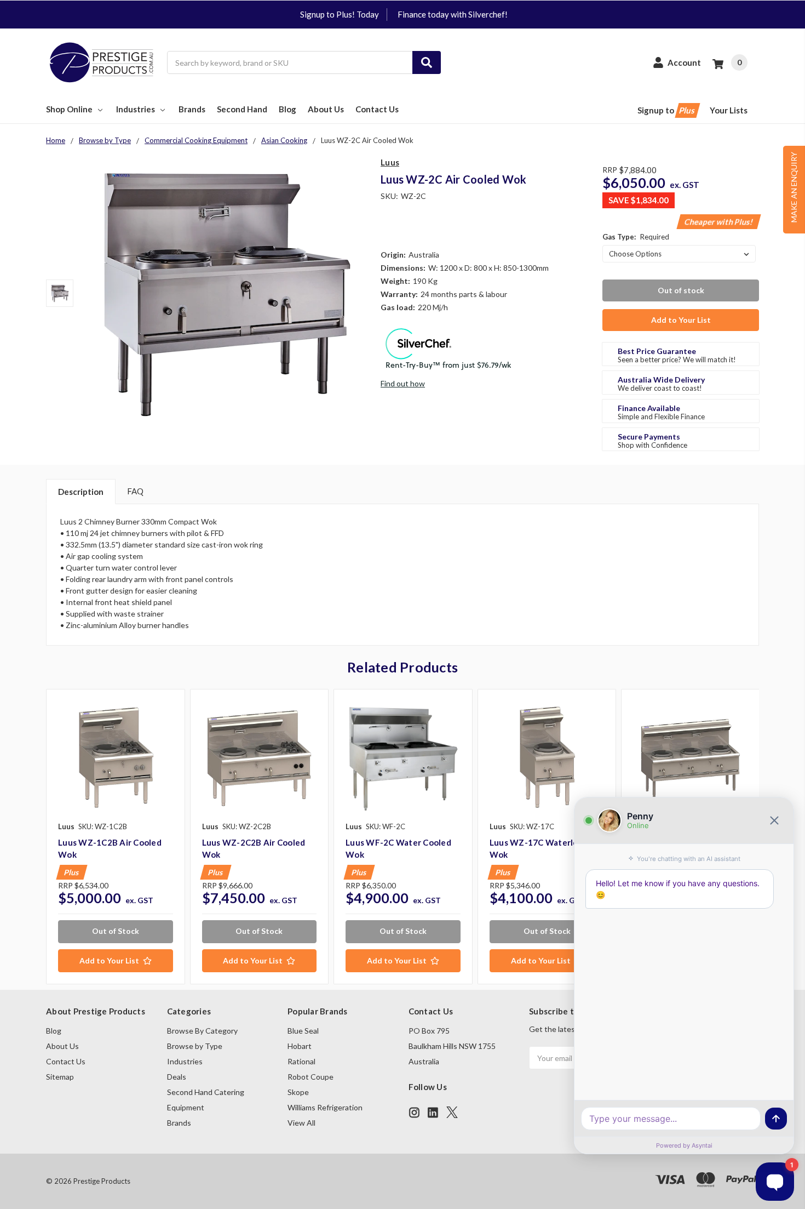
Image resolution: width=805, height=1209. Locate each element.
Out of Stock (115, 931)
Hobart (300, 1046)
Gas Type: (635, 236)
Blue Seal (303, 1030)
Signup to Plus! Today (339, 14)
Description (81, 492)
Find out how (403, 383)
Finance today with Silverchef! (453, 14)
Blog (287, 109)
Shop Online (69, 109)
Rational (301, 1061)
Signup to (667, 110)
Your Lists (729, 110)
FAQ (135, 491)
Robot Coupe (311, 1076)
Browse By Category (202, 1030)
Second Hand (242, 109)
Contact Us (377, 109)
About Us (326, 109)
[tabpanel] (115, 836)
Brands (192, 109)
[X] (452, 1112)
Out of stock (681, 290)
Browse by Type (194, 1046)
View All (301, 1122)
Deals (176, 1076)
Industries (135, 109)
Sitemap (60, 1076)
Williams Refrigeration (325, 1107)
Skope (298, 1092)
